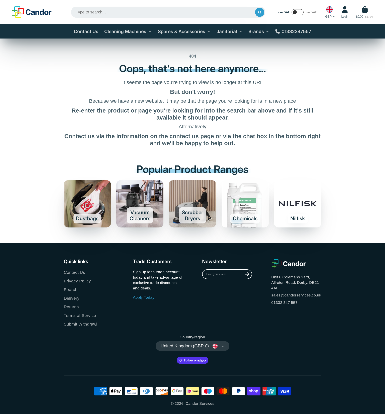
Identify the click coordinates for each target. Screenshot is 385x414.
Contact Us (86, 31)
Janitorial (227, 31)
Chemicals (245, 203)
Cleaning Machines (125, 31)
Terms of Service (80, 315)
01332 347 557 (284, 302)
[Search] (259, 12)
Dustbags (87, 203)
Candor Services (199, 403)
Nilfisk (297, 203)
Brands (256, 31)
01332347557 (296, 31)
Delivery (71, 298)
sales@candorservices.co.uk (296, 295)
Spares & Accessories (181, 31)
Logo (32, 12)
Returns (71, 306)
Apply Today (143, 297)
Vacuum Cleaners (139, 203)
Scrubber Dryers (192, 203)
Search (70, 289)
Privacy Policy (77, 281)
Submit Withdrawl (80, 324)
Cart (364, 12)
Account (344, 12)
